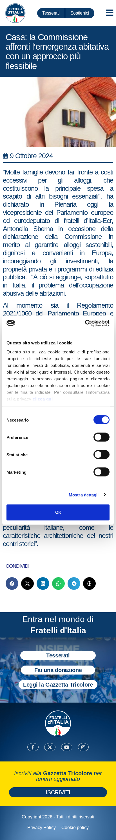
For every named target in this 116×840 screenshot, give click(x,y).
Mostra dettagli (84, 494)
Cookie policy (75, 827)
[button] (12, 583)
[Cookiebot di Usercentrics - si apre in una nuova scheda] (85, 323)
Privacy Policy (41, 827)
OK (58, 512)
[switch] (101, 437)
